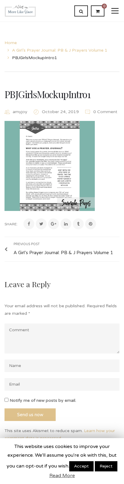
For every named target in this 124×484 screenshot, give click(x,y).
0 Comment (104, 111)
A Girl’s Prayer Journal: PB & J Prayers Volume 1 (59, 50)
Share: (11, 224)
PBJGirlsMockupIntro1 (47, 94)
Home (11, 42)
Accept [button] (81, 466)
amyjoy (20, 111)
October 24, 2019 (61, 111)
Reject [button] (106, 466)
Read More (62, 476)
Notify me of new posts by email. (43, 400)
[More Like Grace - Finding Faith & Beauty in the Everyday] (20, 10)
